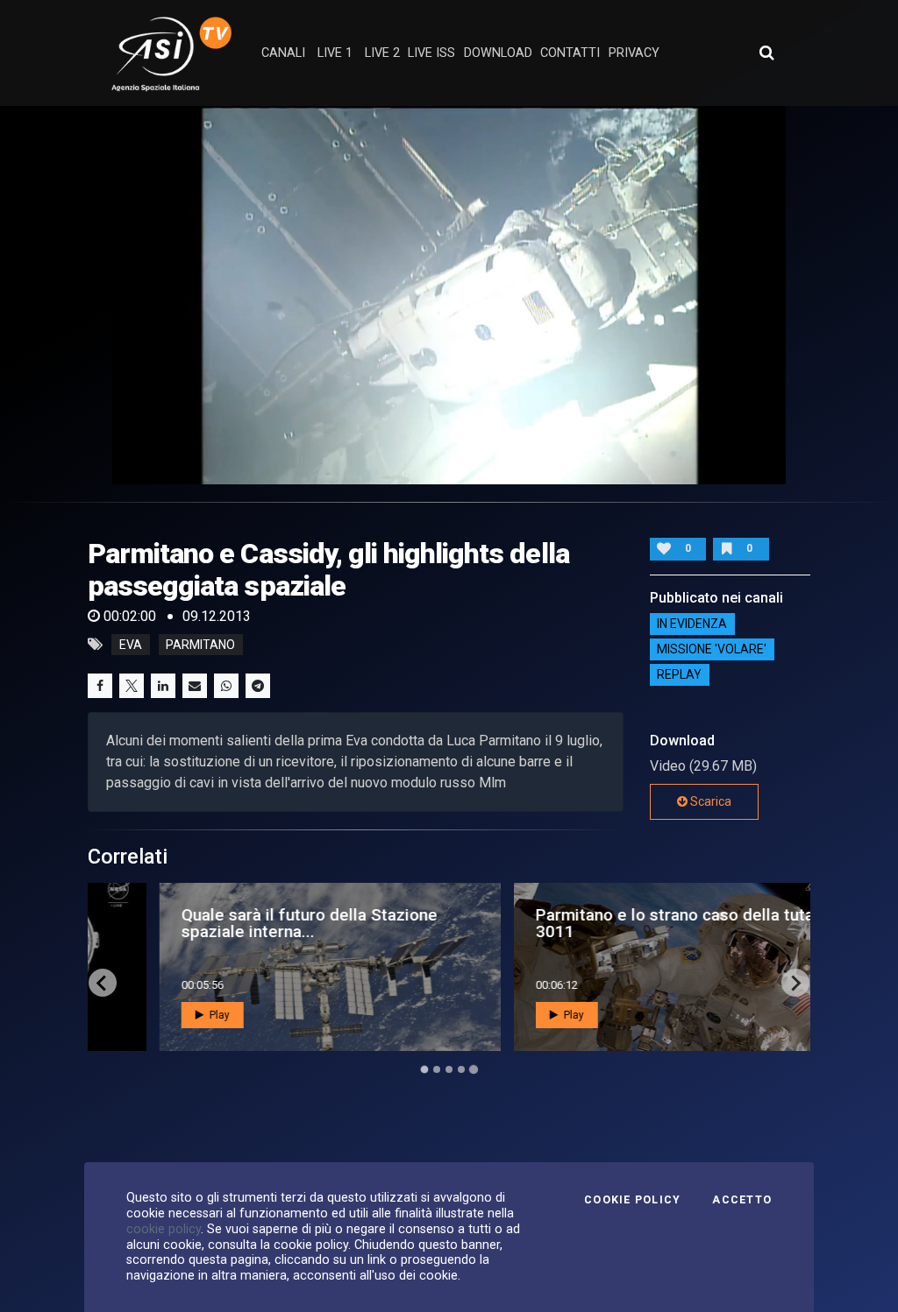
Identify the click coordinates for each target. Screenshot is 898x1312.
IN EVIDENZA (692, 624)
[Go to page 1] (424, 1070)
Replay (679, 675)
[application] (449, 295)
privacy (634, 53)
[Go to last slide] (103, 983)
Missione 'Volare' (711, 650)
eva (130, 645)
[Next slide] (795, 983)
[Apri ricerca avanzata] (766, 52)
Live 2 (382, 53)
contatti (570, 53)
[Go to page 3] (449, 1069)
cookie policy (163, 1229)
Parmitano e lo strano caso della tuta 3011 (262, 923)
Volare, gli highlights (515, 923)
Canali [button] (283, 53)
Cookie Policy (632, 1200)
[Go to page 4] (461, 1069)
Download (498, 53)
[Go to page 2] (436, 1069)
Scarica (709, 801)
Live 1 (335, 53)
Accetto (742, 1200)
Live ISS (431, 53)
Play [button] (159, 1015)
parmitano (200, 645)
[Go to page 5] (473, 1069)
